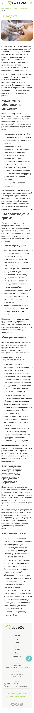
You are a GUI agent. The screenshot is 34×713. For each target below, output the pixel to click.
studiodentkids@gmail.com (17, 696)
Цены (17, 642)
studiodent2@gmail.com (17, 694)
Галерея (17, 649)
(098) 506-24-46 (12, 684)
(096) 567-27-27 (12, 686)
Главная (17, 635)
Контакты (17, 656)
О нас (17, 646)
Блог (17, 653)
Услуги (17, 639)
